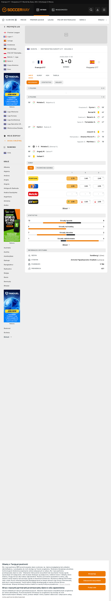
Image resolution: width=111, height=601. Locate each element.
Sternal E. (53, 147)
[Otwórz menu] (104, 10)
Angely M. (41, 151)
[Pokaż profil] (40, 62)
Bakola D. (47, 127)
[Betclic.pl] (33, 194)
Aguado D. (81, 142)
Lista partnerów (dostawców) (13, 597)
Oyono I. (92, 107)
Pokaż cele (92, 587)
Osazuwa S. (83, 107)
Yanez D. (80, 122)
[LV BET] (33, 202)
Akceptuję (92, 574)
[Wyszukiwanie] (91, 10)
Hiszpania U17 (92, 67)
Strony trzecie (64, 584)
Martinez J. (91, 142)
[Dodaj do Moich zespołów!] (33, 62)
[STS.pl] (33, 186)
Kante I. (40, 127)
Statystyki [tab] (46, 82)
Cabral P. (49, 151)
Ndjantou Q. (50, 102)
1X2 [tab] (30, 168)
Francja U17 (40, 67)
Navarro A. (91, 117)
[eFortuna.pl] (33, 178)
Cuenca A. (82, 117)
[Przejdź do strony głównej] (17, 10)
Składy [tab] (59, 82)
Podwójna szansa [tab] (45, 168)
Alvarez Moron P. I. (88, 137)
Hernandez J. (74, 137)
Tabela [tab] (56, 75)
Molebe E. (41, 102)
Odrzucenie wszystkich (92, 581)
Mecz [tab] (30, 75)
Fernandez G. (90, 122)
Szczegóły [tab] (32, 82)
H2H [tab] (47, 75)
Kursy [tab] (39, 75)
